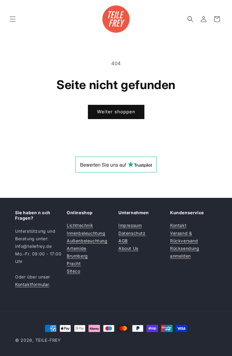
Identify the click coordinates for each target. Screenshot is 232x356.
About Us (128, 248)
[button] (12, 19)
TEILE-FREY (48, 340)
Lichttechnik (80, 225)
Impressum (130, 225)
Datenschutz (132, 233)
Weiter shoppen (116, 112)
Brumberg (77, 255)
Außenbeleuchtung (87, 240)
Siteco (73, 271)
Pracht (74, 263)
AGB (123, 240)
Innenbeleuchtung (86, 233)
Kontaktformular (32, 284)
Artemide (76, 248)
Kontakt (178, 225)
